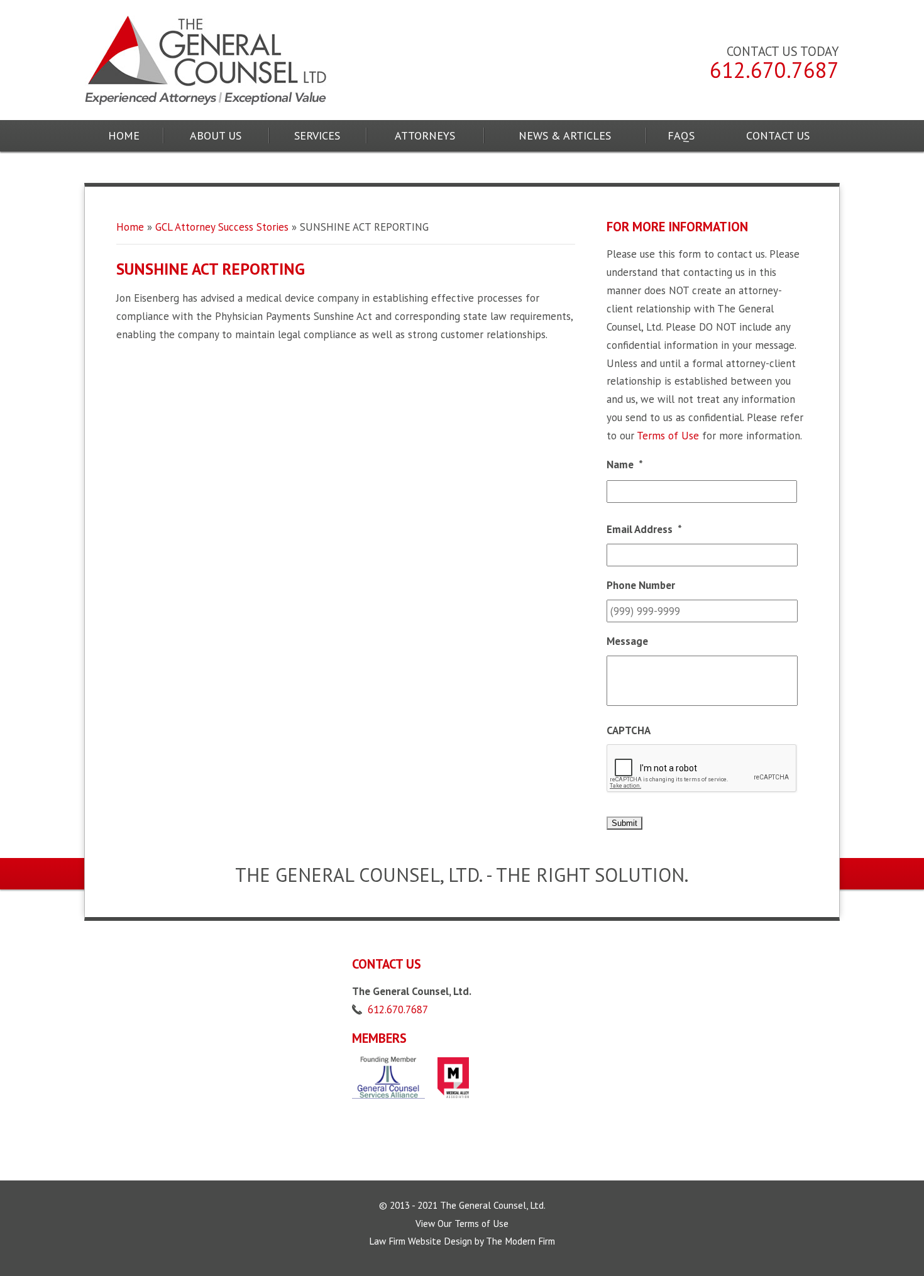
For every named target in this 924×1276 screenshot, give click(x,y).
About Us (215, 135)
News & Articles (565, 135)
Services (317, 135)
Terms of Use (668, 436)
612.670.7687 (774, 70)
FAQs (681, 135)
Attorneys (425, 135)
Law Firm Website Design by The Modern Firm (462, 1241)
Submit (624, 823)
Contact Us (778, 135)
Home (124, 135)
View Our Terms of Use (462, 1223)
